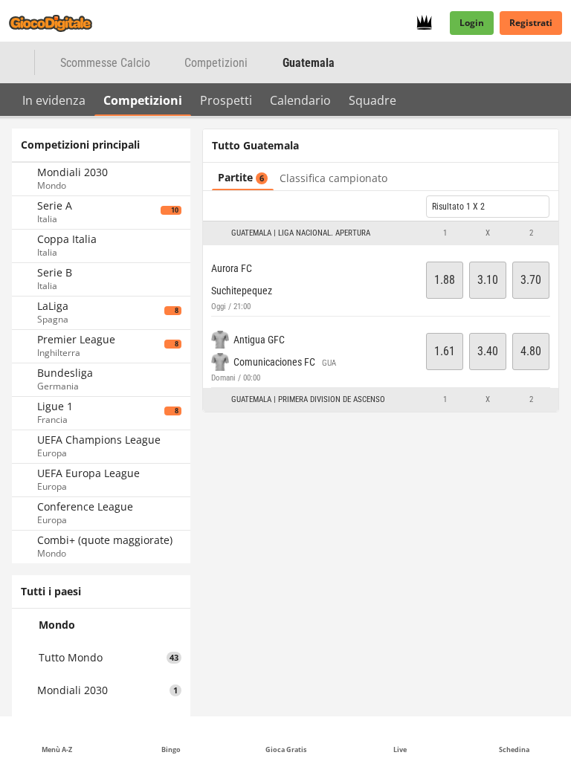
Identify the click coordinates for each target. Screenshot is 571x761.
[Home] (59, 23)
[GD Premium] (428, 23)
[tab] (53, 99)
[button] (380, 233)
